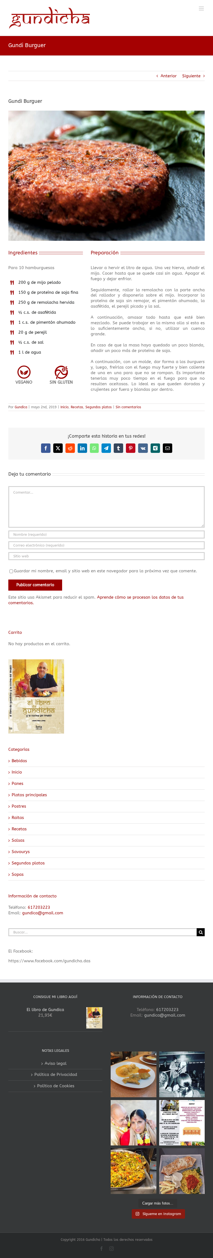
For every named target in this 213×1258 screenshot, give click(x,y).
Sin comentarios (128, 407)
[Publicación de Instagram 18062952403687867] (182, 1074)
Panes (17, 783)
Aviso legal (56, 1063)
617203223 (39, 907)
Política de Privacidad (55, 1074)
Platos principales (29, 794)
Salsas (18, 840)
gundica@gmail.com (42, 912)
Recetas (77, 407)
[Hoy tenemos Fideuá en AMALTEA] (133, 1171)
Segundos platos (98, 407)
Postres (19, 806)
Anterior (169, 75)
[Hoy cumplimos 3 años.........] (133, 1123)
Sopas (18, 874)
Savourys (21, 851)
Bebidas (19, 760)
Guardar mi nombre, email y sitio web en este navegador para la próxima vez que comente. (105, 570)
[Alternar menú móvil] (202, 8)
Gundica (21, 407)
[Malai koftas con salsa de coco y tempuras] (133, 1074)
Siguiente (191, 75)
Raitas (18, 817)
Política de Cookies (55, 1085)
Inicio (64, 407)
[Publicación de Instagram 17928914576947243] (182, 1123)
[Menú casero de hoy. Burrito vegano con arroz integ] (182, 1171)
